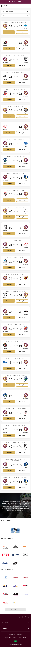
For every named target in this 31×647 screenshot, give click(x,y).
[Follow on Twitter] (25, 616)
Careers (6, 637)
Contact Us (15, 637)
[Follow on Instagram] (28, 616)
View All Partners (15, 610)
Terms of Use (12, 634)
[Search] (29, 2)
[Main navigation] (2, 2)
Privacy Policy (19, 634)
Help (10, 637)
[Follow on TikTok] (20, 616)
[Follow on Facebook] (22, 616)
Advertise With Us (22, 637)
